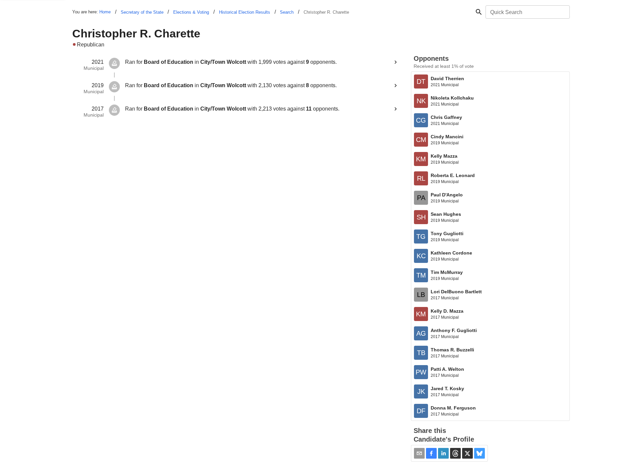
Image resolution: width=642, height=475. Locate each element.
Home (105, 11)
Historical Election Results (244, 12)
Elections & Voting (191, 12)
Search (287, 12)
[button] (431, 453)
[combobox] (527, 12)
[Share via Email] (419, 453)
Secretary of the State (142, 12)
